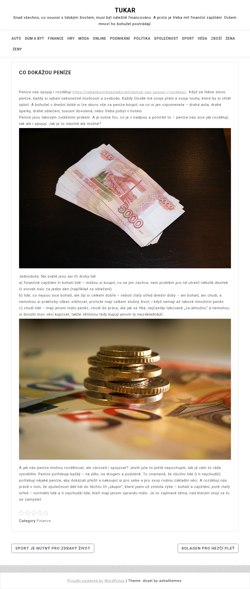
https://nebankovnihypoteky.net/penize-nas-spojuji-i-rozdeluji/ (130, 92)
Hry (71, 38)
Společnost (166, 38)
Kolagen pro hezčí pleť (208, 548)
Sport (188, 38)
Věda (202, 38)
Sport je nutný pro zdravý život (52, 548)
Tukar (125, 10)
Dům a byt (34, 38)
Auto (16, 38)
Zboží (216, 38)
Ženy (17, 49)
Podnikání (120, 38)
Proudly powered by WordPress (96, 581)
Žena (230, 38)
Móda (83, 38)
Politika (142, 38)
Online (99, 38)
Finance (56, 38)
